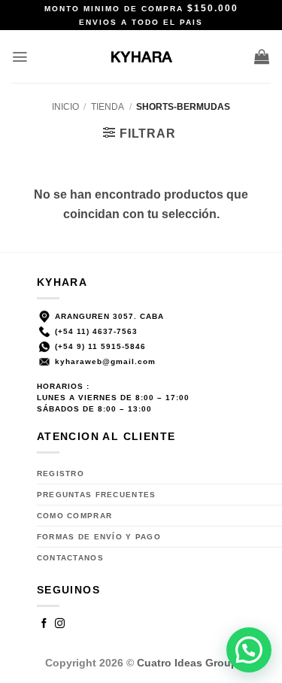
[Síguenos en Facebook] (44, 625)
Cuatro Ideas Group (187, 663)
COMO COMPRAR (74, 515)
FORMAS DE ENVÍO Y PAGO (99, 537)
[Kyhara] (141, 56)
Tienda (107, 107)
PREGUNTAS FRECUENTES (96, 494)
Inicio (65, 107)
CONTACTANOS (70, 558)
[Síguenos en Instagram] (60, 625)
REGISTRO (60, 473)
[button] (20, 56)
